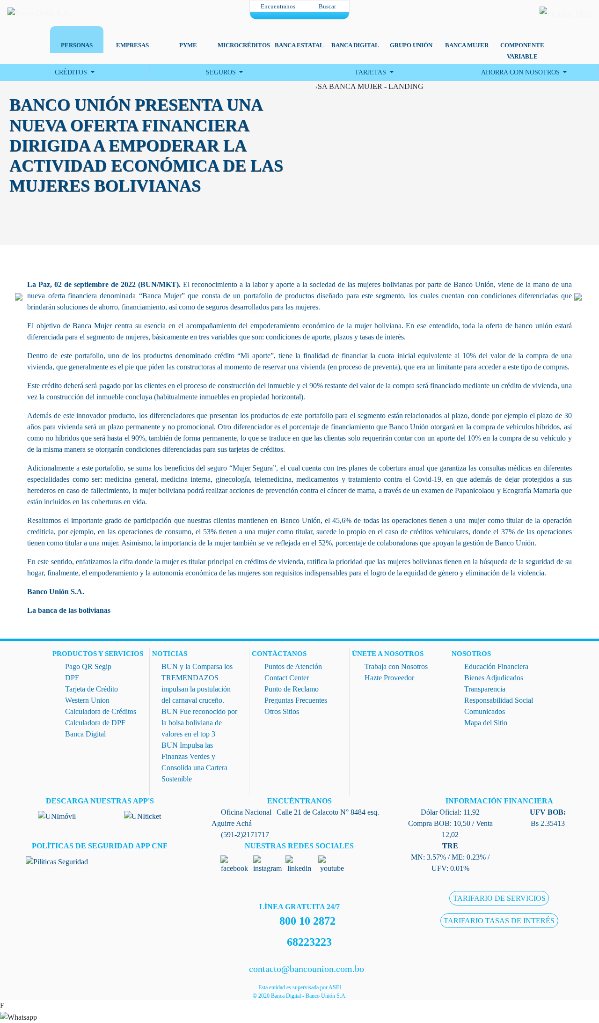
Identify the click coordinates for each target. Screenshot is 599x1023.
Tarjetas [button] (371, 72)
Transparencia (484, 689)
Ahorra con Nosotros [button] (521, 72)
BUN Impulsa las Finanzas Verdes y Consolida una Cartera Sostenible (194, 762)
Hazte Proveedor (389, 678)
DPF (72, 678)
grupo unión (411, 45)
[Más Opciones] (299, 15)
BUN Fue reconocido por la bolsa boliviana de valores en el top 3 (199, 722)
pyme (188, 45)
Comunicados (484, 711)
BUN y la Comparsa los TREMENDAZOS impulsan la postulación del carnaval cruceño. (197, 683)
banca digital (355, 45)
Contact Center (286, 678)
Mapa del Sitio (485, 723)
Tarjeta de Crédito (91, 689)
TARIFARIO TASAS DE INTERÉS (499, 921)
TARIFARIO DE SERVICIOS (499, 898)
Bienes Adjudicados (493, 678)
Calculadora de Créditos (100, 711)
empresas (132, 45)
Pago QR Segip (88, 666)
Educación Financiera (496, 666)
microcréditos (244, 45)
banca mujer (467, 45)
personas (77, 45)
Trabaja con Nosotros (396, 666)
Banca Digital (85, 734)
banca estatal (299, 45)
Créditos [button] (72, 72)
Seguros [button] (222, 72)
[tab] (76, 36)
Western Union (87, 700)
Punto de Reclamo (291, 689)
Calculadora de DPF (95, 723)
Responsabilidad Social (498, 700)
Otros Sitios (281, 711)
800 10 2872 (307, 921)
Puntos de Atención (293, 666)
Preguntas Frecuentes (295, 700)
